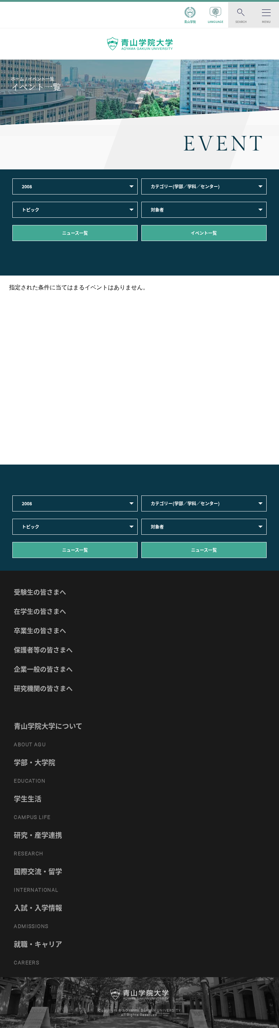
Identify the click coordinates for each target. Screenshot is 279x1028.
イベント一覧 (204, 233)
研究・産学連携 (38, 835)
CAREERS (26, 962)
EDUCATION (29, 780)
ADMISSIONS (31, 926)
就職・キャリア (38, 944)
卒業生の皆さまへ (40, 630)
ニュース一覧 (75, 233)
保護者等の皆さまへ (43, 650)
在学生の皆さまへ (40, 611)
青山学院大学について (48, 726)
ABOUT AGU (30, 744)
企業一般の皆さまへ (43, 669)
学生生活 (27, 799)
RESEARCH (28, 853)
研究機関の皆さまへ (43, 688)
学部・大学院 (34, 762)
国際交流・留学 (38, 871)
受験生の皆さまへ (40, 592)
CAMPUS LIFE (32, 817)
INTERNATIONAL (36, 889)
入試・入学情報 (38, 908)
